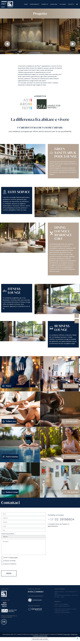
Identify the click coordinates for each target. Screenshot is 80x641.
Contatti (71, 4)
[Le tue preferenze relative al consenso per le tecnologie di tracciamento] (77, 638)
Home (26, 4)
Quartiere (53, 4)
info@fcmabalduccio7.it (64, 606)
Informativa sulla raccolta (40, 639)
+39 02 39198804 (63, 604)
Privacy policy (14, 557)
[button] (7, 44)
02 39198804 (61, 519)
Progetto (45, 4)
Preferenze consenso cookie (40, 635)
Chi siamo (63, 4)
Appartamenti (34, 4)
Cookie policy (74, 634)
